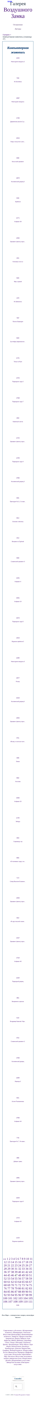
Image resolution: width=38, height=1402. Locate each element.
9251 (17, 1098)
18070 (18, 178)
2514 (17, 538)
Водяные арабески (17, 1241)
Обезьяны (19, 1342)
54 (12, 1278)
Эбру (5, 1356)
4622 (17, 918)
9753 (17, 1038)
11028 (17, 978)
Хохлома (17, 781)
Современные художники (12, 1330)
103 (20, 1298)
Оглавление (18, 24)
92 (5, 1295)
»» (17, 1304)
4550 (17, 418)
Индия (13, 1340)
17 (23, 1262)
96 (19, 1295)
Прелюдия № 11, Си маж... (18, 501)
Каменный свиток (18, 421)
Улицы (12, 1342)
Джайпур (25, 1346)
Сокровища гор (17, 841)
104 (25, 1298)
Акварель (15, 1336)
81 (23, 1288)
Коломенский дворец (18, 1061)
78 (12, 1288)
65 (23, 1281)
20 (5, 1265)
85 (8, 1291)
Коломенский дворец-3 (18, 481)
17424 (18, 958)
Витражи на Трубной (18, 541)
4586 (17, 758)
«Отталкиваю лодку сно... (18, 861)
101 (10, 1298)
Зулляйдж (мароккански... (18, 341)
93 (8, 1295)
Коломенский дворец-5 (18, 181)
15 (16, 1262)
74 (26, 1285)
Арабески (18, 201)
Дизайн (8, 1360)
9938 (17, 558)
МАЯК (10, 1)
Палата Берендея (18, 321)
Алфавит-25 (17, 801)
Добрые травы (18, 1161)
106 (5, 1301)
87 (16, 1291)
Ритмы (18, 681)
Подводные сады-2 (17, 381)
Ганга (7, 1342)
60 (5, 1281)
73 (23, 1285)
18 (26, 1262)
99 (30, 1295)
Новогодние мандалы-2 (18, 61)
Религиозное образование (22, 1354)
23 (16, 1265)
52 (5, 1278)
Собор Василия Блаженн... (18, 881)
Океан (18, 761)
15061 (18, 598)
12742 (18, 438)
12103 (18, 1238)
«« (4, 1258)
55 (16, 1278)
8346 (17, 198)
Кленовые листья (18, 261)
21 (8, 1265)
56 (19, 1278)
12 (5, 1262)
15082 (18, 798)
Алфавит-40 (17, 961)
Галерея (6, 35)
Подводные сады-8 (17, 1201)
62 (12, 1281)
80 (19, 1288)
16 (19, 1262)
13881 (18, 1178)
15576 (18, 618)
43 (30, 1272)
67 (30, 1281)
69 (8, 1285)
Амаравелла (10, 1338)
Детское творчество (22, 1348)
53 (8, 1278)
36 (5, 1272)
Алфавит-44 (17, 1121)
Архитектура (14, 1344)
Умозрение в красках (18, 1001)
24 (19, 1265)
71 (16, 1285)
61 (8, 1281)
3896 (17, 1158)
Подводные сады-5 (17, 621)
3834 (17, 838)
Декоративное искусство (20, 1360)
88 (19, 1291)
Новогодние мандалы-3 (18, 661)
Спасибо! (18, 1378)
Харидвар (27, 1340)
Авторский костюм (13, 1362)
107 (10, 1301)
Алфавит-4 (18, 581)
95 (16, 1295)
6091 (17, 498)
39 (16, 1272)
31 (16, 1268)
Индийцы (20, 1340)
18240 (18, 1198)
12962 (18, 238)
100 (5, 1298)
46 (12, 1275)
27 (30, 1265)
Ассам (5, 1352)
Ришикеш (26, 1342)
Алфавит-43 (17, 1221)
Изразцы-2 (18, 1081)
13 (8, 1262)
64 (19, 1281)
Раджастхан (16, 1346)
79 (16, 1288)
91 (30, 1291)
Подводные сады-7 (17, 401)
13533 (18, 638)
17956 (18, 1118)
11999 (17, 658)
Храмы (5, 1344)
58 (26, 1278)
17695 (18, 1058)
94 (12, 1295)
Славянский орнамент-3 (18, 561)
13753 (18, 378)
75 (30, 1285)
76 (5, 1288)
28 (5, 1268)
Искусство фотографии (12, 1334)
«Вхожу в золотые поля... (17, 741)
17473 (18, 1218)
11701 (17, 358)
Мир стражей (18, 281)
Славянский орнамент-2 (18, 1041)
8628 (17, 338)
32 (19, 1268)
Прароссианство (25, 1336)
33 (23, 1268)
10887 (18, 98)
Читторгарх (9, 1348)
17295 (18, 118)
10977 (18, 678)
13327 (18, 938)
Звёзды (18, 821)
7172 (17, 878)
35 (30, 1268)
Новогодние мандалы (17, 101)
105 (30, 1298)
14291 (18, 578)
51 (30, 1275)
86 (12, 1291)
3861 (17, 998)
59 (30, 1278)
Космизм (11, 1356)
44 (5, 1275)
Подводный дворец (17, 981)
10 (27, 1258)
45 (8, 1275)
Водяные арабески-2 (18, 641)
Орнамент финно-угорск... (18, 241)
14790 (18, 458)
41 (23, 1272)
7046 (17, 78)
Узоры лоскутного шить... (17, 141)
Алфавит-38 (17, 221)
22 (12, 1265)
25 (23, 1265)
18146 (18, 698)
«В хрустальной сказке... (17, 921)
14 (12, 1262)
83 (30, 1288)
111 (30, 1301)
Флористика (26, 1358)
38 (12, 1272)
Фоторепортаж (16, 1350)
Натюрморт (17, 1332)
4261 (17, 258)
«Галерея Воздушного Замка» (22, 1395)
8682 (17, 778)
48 (19, 1275)
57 (23, 1278)
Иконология (12, 1352)
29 (8, 1268)
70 (12, 1285)
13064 (18, 898)
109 (20, 1301)
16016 (18, 138)
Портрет (21, 1352)
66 (26, 1281)
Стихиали (26, 1332)
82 (26, 1288)
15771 (18, 218)
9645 (17, 278)
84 (5, 1291)
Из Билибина (18, 81)
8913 (17, 518)
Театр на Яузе (18, 361)
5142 (17, 1018)
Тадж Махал (24, 1344)
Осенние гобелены (17, 521)
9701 (17, 738)
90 (26, 1291)
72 (19, 1285)
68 (5, 1285)
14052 (18, 718)
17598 (18, 398)
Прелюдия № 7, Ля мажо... (18, 1141)
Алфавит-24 (17, 601)
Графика (6, 1350)
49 (23, 1275)
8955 (17, 858)
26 (26, 1265)
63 (16, 1281)
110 (25, 1301)
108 (15, 1301)
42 (26, 1272)
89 (23, 1291)
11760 (17, 818)
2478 (17, 298)
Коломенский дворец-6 (18, 701)
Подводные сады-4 (17, 461)
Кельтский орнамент (18, 161)
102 (15, 1298)
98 (26, 1295)
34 (26, 1268)
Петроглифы (27, 1350)
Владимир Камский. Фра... (18, 1021)
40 (19, 1272)
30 (12, 1268)
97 (23, 1295)
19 (30, 1262)
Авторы (18, 28)
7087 (17, 318)
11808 (17, 1078)
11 (31, 1258)
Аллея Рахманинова (18, 1101)
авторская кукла (15, 1358)
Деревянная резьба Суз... (17, 121)
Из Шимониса (18, 301)
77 (8, 1288)
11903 (17, 58)
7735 (17, 1138)
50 (26, 1275)
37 (8, 1272)
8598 (17, 158)
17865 (18, 478)
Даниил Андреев (20, 1338)
